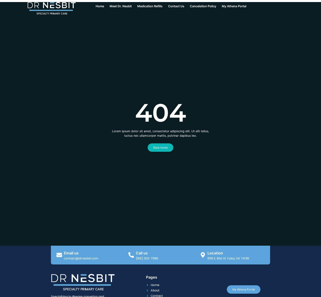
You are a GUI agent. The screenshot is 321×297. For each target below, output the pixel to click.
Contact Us (176, 6)
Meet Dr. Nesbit (121, 6)
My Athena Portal (234, 6)
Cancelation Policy (203, 6)
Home (100, 6)
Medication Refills (150, 6)
